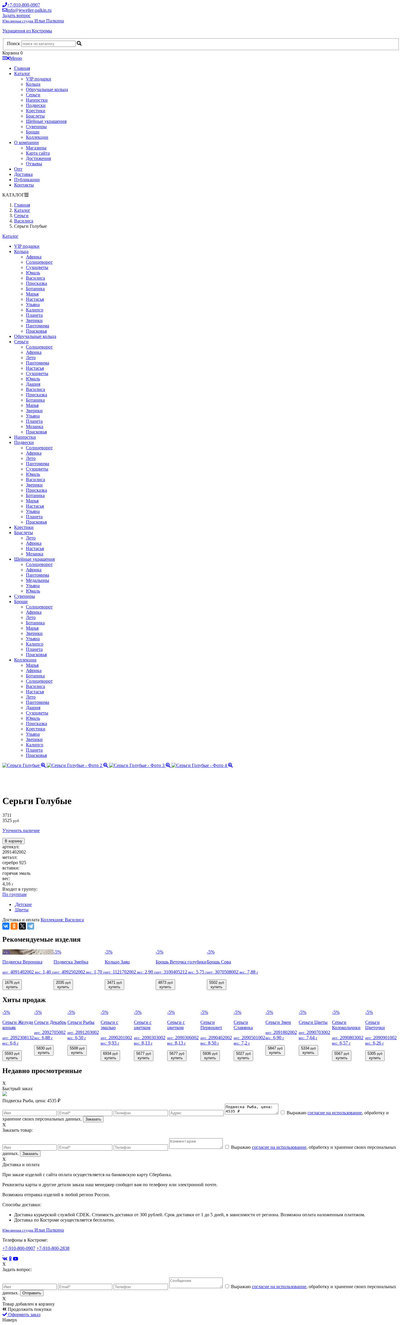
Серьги (33, 94)
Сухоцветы (37, 267)
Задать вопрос (16, 15)
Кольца (33, 84)
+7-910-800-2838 (52, 1248)
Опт (18, 168)
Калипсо (34, 309)
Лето (31, 357)
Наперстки (37, 100)
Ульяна (33, 304)
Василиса (35, 277)
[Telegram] (30, 926)
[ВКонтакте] (5, 926)
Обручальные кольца (47, 89)
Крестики (35, 110)
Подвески (36, 105)
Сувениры (36, 126)
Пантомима (37, 325)
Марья (32, 293)
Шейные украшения (46, 121)
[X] (22, 926)
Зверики (34, 320)
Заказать (93, 1119)
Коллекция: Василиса (62, 919)
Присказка (36, 283)
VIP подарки (38, 78)
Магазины (36, 147)
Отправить (31, 1293)
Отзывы (34, 163)
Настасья (35, 299)
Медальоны (37, 580)
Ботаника (35, 288)
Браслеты (35, 115)
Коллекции (37, 137)
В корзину (13, 841)
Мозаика (34, 426)
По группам (14, 894)
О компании (26, 142)
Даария (33, 384)
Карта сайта (38, 153)
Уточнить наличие (21, 830)
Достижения (38, 158)
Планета (34, 315)
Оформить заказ (23, 1314)
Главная (22, 68)
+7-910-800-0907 (18, 1248)
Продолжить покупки (29, 1309)
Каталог (22, 73)
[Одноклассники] (14, 926)
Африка (33, 256)
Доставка (23, 174)
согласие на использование (335, 1112)
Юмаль (33, 272)
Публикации (27, 179)
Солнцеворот (39, 262)
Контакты (24, 184)
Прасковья (36, 331)
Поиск (13, 43)
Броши (32, 131)
